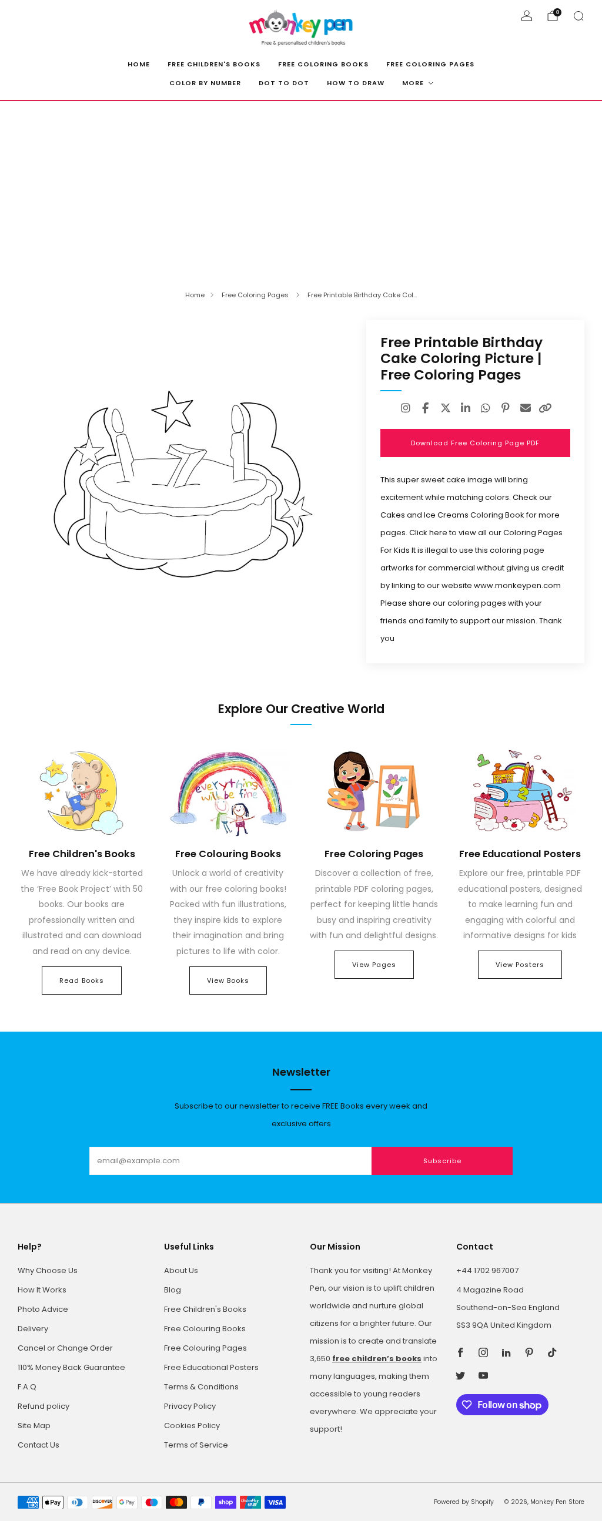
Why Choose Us (48, 1270)
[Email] (525, 408)
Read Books (81, 980)
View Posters (520, 964)
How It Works (42, 1289)
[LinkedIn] (465, 408)
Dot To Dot (284, 83)
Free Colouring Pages (205, 1348)
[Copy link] (545, 408)
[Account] (527, 16)
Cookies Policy (192, 1425)
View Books (228, 980)
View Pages (374, 964)
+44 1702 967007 (487, 1270)
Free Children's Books (214, 64)
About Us (181, 1270)
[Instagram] (405, 408)
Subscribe (442, 1161)
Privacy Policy (190, 1406)
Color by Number (205, 83)
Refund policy (43, 1406)
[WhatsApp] (485, 408)
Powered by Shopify (464, 1502)
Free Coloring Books (323, 64)
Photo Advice (43, 1309)
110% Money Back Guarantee (71, 1367)
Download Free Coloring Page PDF (475, 443)
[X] (445, 408)
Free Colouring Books (205, 1328)
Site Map (34, 1425)
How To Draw (355, 83)
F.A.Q (27, 1386)
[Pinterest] (505, 408)
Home (139, 64)
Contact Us (38, 1445)
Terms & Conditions (201, 1386)
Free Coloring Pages (430, 64)
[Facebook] (425, 408)
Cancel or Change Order (65, 1348)
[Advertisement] (301, 189)
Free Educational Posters (211, 1367)
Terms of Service (196, 1445)
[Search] (578, 16)
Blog (172, 1289)
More (413, 83)
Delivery (33, 1328)
